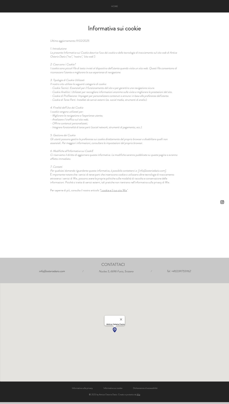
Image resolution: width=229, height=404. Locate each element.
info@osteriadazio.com (152, 171)
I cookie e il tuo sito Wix (114, 190)
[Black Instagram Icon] (222, 202)
